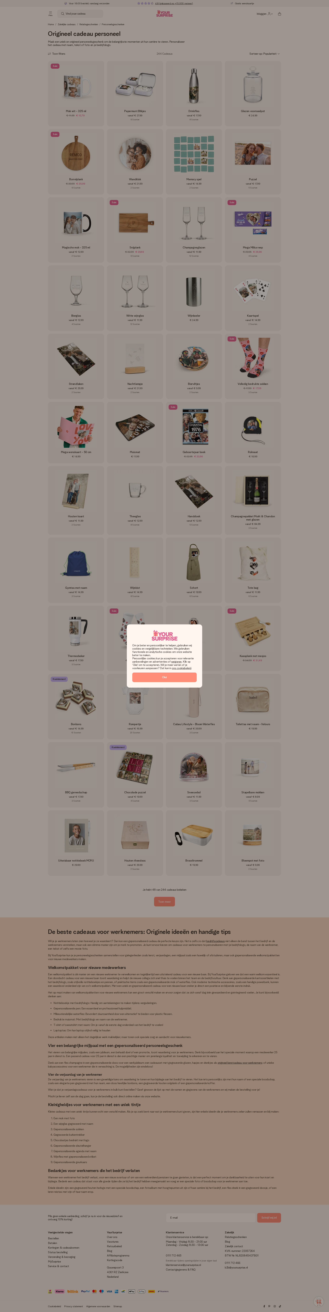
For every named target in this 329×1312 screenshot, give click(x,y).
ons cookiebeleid (181, 668)
